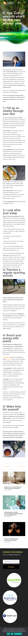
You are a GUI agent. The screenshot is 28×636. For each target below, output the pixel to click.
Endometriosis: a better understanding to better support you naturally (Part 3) (13, 513)
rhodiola (9, 359)
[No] (26, 631)
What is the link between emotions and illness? (11, 539)
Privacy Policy (18, 633)
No (12, 633)
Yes (8, 633)
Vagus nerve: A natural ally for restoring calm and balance (13, 487)
